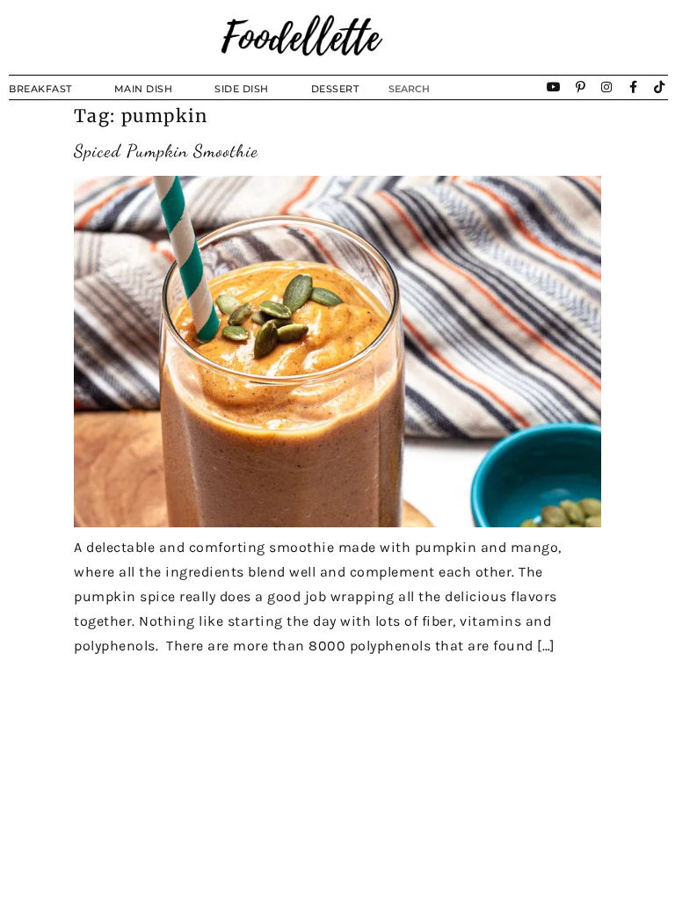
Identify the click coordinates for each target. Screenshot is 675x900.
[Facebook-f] (633, 87)
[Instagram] (607, 87)
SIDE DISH (241, 89)
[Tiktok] (660, 87)
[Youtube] (553, 87)
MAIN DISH (143, 89)
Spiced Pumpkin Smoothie (166, 151)
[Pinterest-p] (581, 87)
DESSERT (335, 89)
